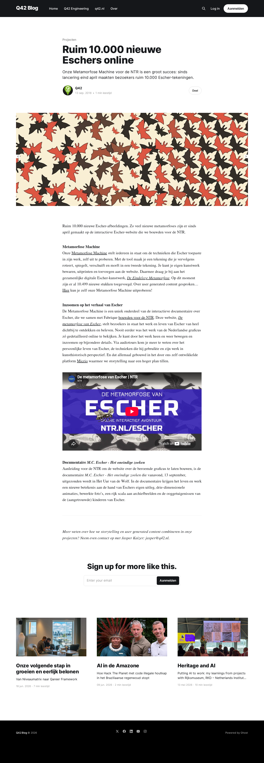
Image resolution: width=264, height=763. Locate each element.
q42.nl (99, 8)
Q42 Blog (27, 8)
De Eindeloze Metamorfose (148, 277)
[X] (117, 731)
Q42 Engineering (76, 8)
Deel (195, 90)
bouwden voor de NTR (136, 317)
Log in (215, 8)
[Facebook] (124, 731)
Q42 (78, 88)
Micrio (82, 360)
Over (114, 8)
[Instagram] (145, 731)
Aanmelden (235, 8)
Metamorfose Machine (89, 252)
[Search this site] (204, 8)
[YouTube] (138, 731)
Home (53, 8)
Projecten (69, 40)
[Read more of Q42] (67, 90)
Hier (65, 290)
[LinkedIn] (131, 731)
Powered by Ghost (236, 732)
